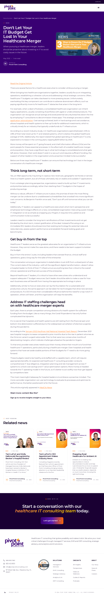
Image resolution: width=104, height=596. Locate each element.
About (94, 560)
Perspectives (77, 568)
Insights (77, 560)
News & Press (94, 569)
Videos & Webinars (76, 573)
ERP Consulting (58, 581)
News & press (7, 18)
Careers (98, 1)
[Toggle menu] (98, 7)
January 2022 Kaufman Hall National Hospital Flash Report (51, 331)
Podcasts (76, 581)
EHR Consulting (58, 570)
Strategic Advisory (59, 574)
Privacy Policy (14, 592)
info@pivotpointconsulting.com (17, 567)
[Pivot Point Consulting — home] (10, 7)
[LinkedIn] (4, 592)
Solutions (57, 560)
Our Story (95, 564)
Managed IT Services (57, 566)
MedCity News (46, 388)
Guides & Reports (79, 577)
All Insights (77, 564)
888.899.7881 (10, 560)
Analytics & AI (57, 577)
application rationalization (21, 121)
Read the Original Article (21, 83)
